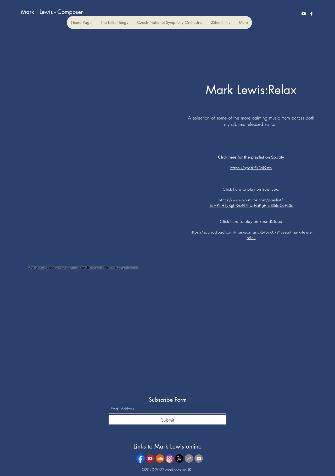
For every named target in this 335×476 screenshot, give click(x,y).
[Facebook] (311, 13)
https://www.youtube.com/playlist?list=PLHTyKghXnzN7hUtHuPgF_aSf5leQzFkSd (251, 202)
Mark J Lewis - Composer (52, 11)
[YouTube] (303, 13)
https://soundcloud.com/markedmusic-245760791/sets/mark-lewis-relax (250, 235)
